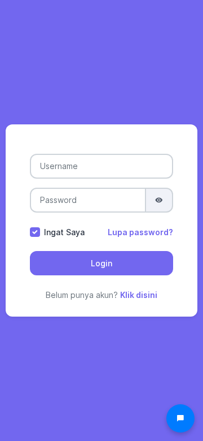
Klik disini (138, 295)
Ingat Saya (64, 232)
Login (101, 263)
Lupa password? (140, 232)
